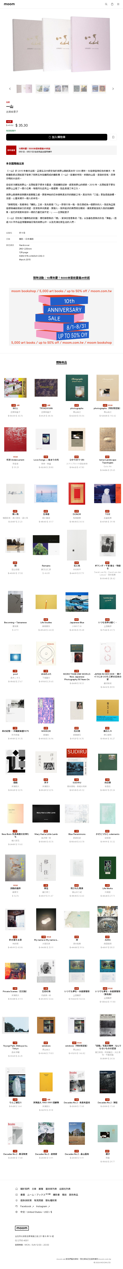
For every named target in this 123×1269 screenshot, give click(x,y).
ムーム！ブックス (39, 1194)
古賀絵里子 (12, 111)
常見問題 (38, 1200)
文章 (34, 1188)
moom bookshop (9, 4)
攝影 (21, 239)
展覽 (41, 1188)
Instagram (41, 1206)
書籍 (22, 1194)
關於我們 (24, 1188)
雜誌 (64, 1194)
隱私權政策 (51, 1200)
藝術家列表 (51, 1188)
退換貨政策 (26, 1200)
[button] (10, 88)
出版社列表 (64, 1188)
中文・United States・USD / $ (36, 1212)
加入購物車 (58, 137)
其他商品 (73, 1194)
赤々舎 (22, 232)
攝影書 (56, 1194)
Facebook (25, 1206)
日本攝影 (29, 239)
